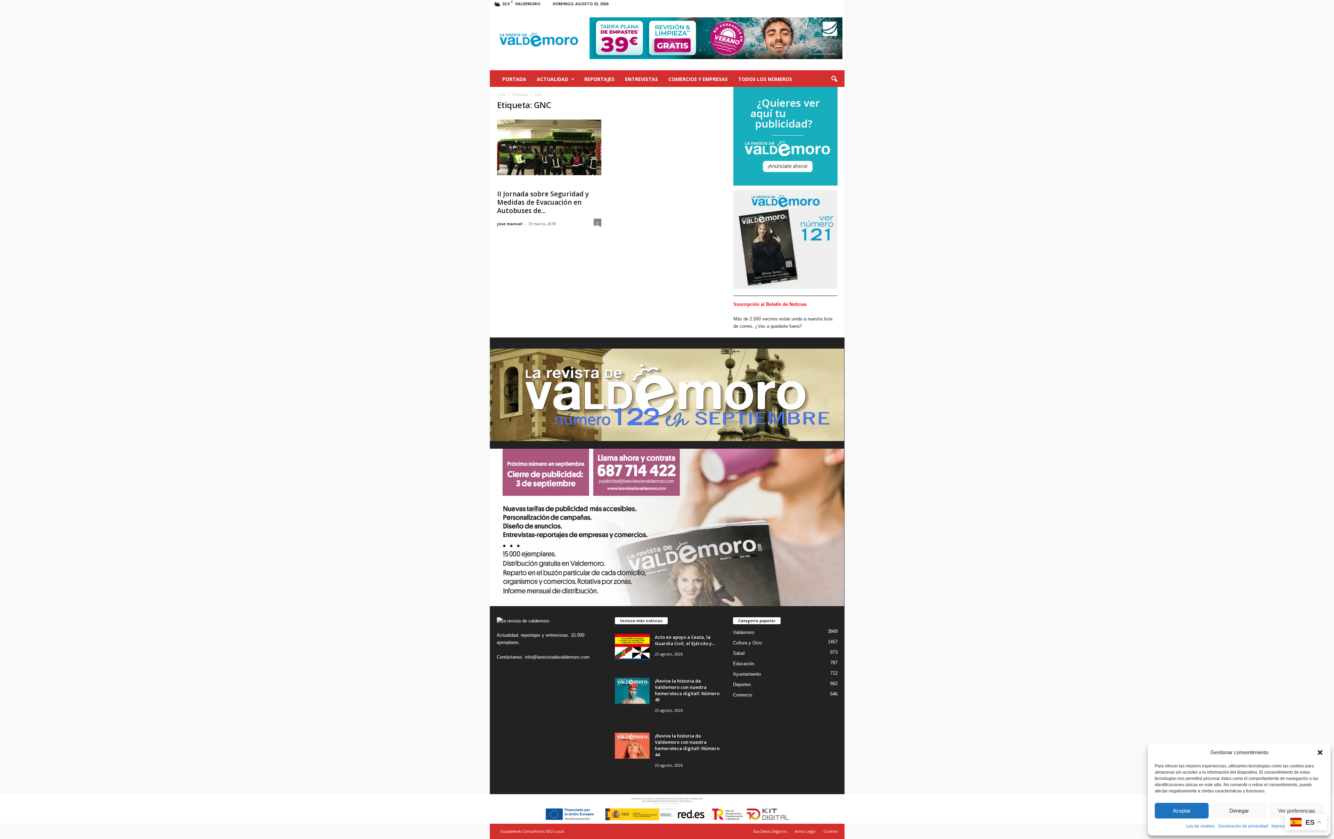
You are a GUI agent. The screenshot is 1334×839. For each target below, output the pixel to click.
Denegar (1239, 811)
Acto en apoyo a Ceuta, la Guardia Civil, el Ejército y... (685, 640)
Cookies (830, 831)
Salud (738, 653)
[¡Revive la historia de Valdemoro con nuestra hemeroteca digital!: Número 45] (632, 691)
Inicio (501, 94)
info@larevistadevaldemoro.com (557, 657)
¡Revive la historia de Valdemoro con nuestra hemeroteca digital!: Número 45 (687, 690)
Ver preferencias (1296, 811)
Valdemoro (743, 632)
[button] (1320, 752)
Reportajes (599, 79)
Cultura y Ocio (747, 642)
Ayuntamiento (747, 674)
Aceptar (1182, 811)
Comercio (742, 695)
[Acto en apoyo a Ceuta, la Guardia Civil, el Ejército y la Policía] (632, 647)
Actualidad (552, 79)
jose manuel (509, 223)
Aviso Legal (805, 831)
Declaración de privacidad (1243, 826)
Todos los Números (765, 79)
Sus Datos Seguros (770, 831)
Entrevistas (641, 79)
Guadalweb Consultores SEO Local (532, 831)
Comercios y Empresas (698, 79)
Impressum (1281, 826)
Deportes (742, 684)
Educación (743, 663)
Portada (514, 79)
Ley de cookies (1200, 826)
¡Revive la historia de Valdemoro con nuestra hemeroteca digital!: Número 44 (687, 745)
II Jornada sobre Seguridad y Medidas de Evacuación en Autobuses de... (543, 202)
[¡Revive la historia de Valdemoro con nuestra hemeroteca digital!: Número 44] (632, 746)
